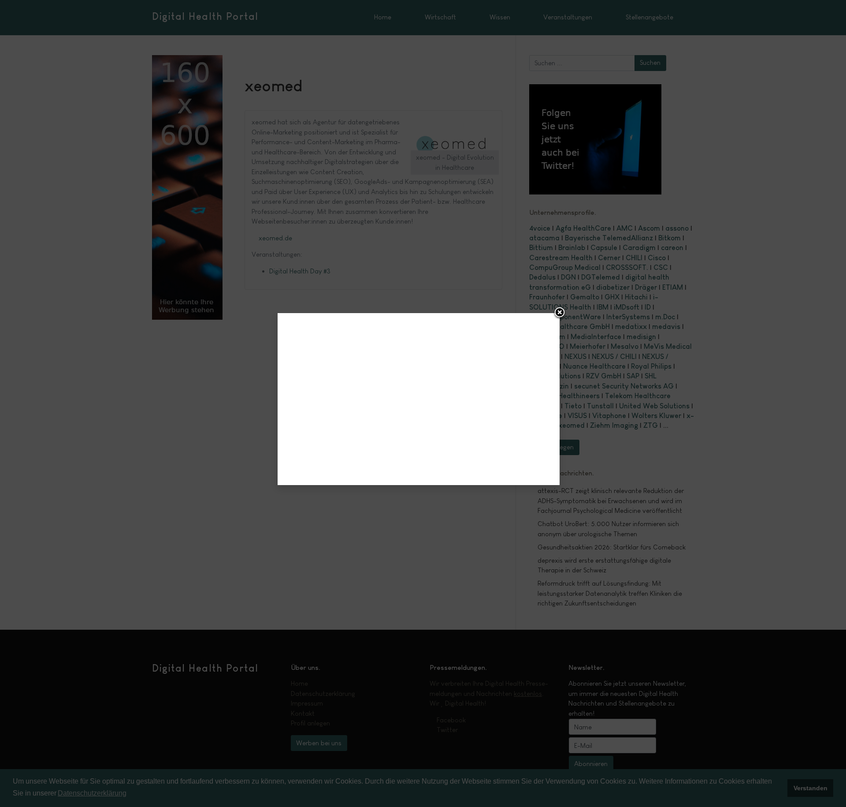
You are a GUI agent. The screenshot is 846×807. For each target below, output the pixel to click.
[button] (559, 313)
